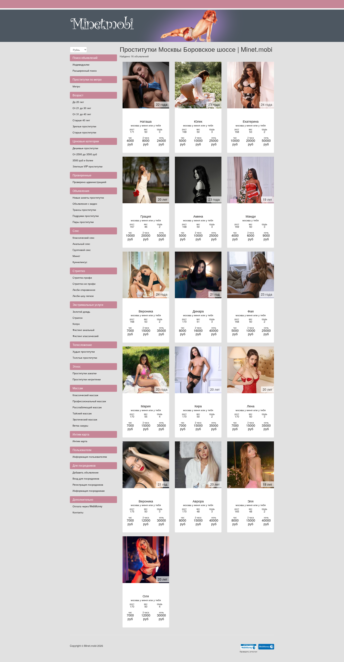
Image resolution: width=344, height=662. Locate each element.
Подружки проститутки (86, 216)
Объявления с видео (85, 203)
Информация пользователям (90, 456)
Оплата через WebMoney (87, 506)
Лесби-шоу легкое (83, 296)
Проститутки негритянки (87, 379)
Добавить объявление (86, 472)
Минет (76, 256)
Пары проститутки (83, 222)
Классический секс (83, 237)
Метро (76, 86)
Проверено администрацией (89, 182)
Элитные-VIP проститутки (87, 166)
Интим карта (80, 441)
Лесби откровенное (84, 290)
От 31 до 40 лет (82, 114)
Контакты (78, 512)
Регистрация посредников (88, 484)
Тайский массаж (82, 413)
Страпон (78, 317)
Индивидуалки (81, 64)
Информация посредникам (89, 490)
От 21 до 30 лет (82, 108)
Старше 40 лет (81, 120)
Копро (76, 324)
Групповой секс (82, 250)
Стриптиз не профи (84, 283)
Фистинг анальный (83, 330)
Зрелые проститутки (84, 126)
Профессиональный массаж (89, 401)
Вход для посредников (86, 478)
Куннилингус (80, 262)
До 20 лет (78, 102)
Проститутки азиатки (85, 373)
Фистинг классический (86, 336)
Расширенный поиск (85, 70)
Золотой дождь (81, 311)
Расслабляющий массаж (87, 407)
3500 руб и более (83, 160)
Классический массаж (85, 395)
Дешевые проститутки (85, 148)
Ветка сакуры (80, 425)
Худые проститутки (84, 351)
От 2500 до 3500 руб (85, 154)
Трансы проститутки (84, 209)
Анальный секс (81, 243)
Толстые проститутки (85, 357)
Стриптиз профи (82, 277)
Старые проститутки (84, 132)
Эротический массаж (85, 419)
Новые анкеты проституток (88, 197)
